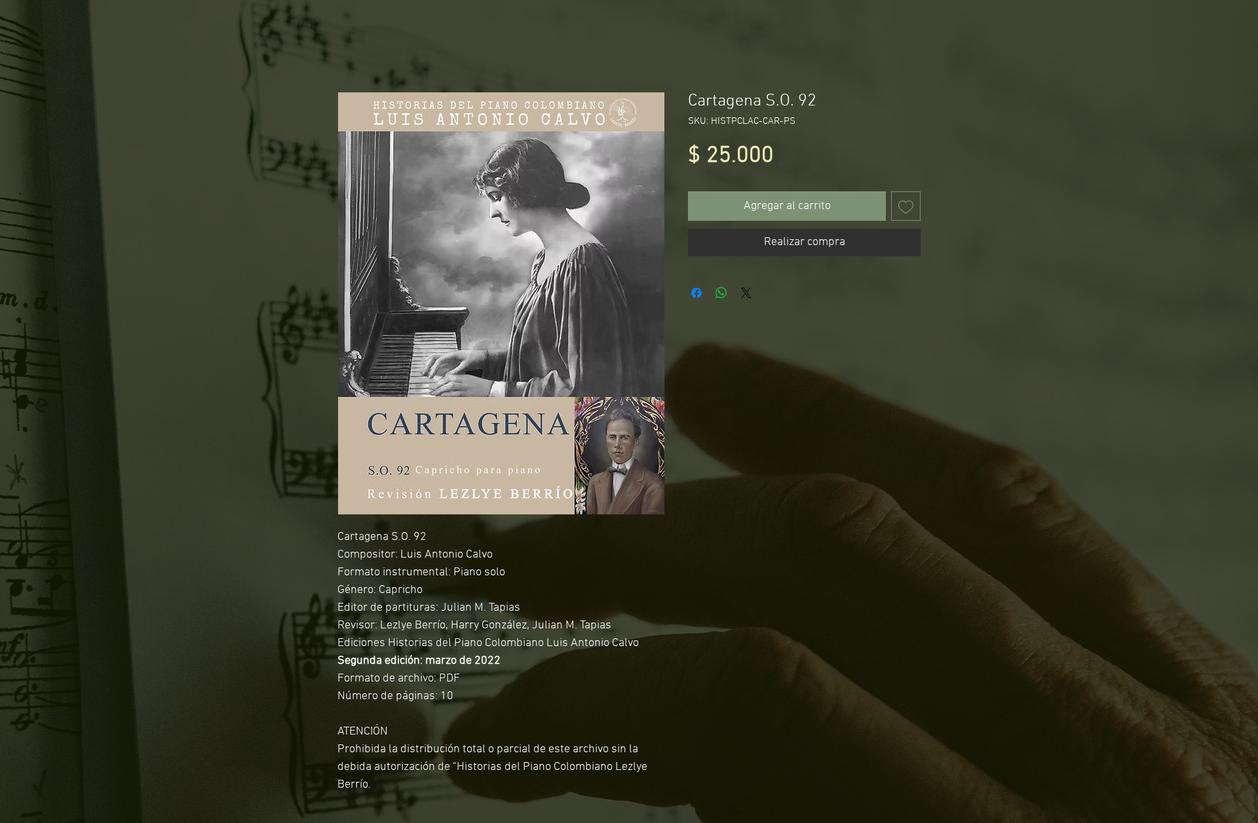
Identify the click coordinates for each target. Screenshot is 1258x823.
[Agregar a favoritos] (906, 206)
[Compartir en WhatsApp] (721, 293)
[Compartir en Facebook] (696, 293)
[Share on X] (746, 293)
